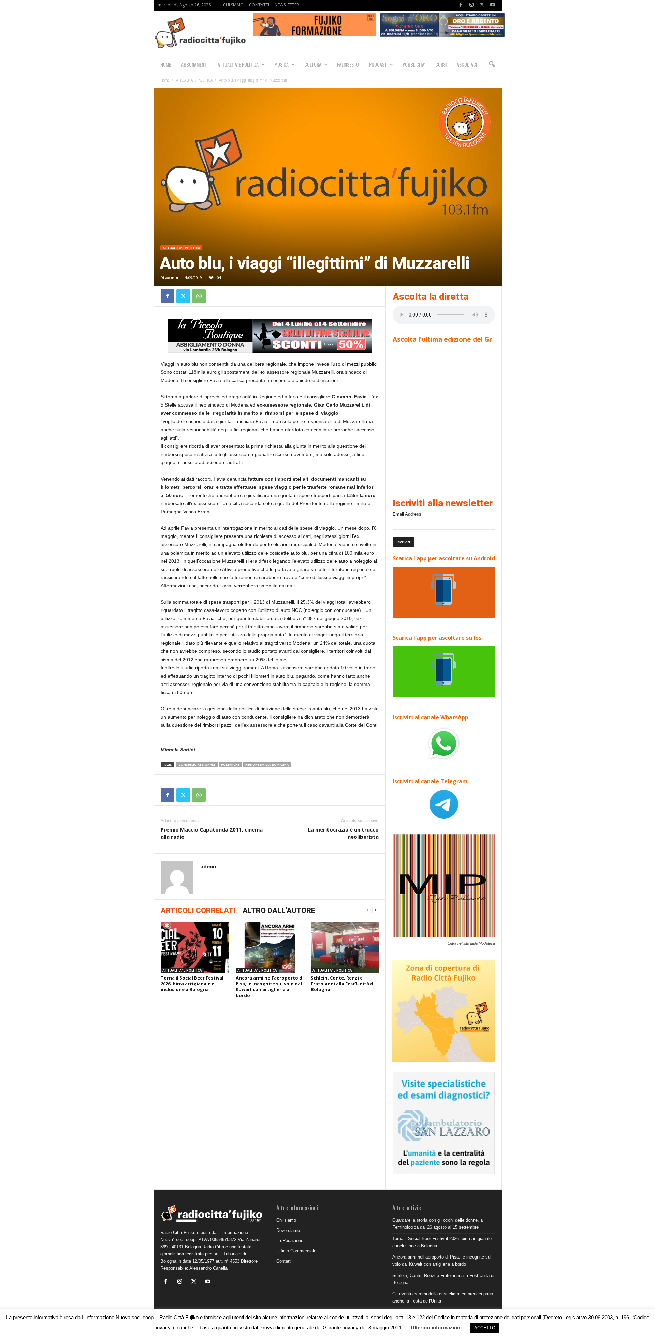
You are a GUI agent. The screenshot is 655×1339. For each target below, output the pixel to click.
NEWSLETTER (287, 5)
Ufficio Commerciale (296, 1250)
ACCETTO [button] (484, 1327)
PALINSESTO (348, 64)
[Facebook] (461, 5)
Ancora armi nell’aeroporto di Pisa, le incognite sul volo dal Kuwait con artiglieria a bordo (270, 986)
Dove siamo (288, 1230)
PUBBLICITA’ (414, 64)
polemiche (230, 764)
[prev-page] (367, 910)
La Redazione (289, 1240)
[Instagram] (471, 5)
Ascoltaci (467, 64)
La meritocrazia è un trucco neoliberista (343, 833)
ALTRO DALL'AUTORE (279, 910)
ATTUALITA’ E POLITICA (238, 64)
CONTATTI (259, 5)
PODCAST (378, 64)
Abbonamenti (194, 64)
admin (171, 277)
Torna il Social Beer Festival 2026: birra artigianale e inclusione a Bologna (192, 983)
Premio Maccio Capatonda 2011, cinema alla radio (212, 833)
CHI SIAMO (233, 5)
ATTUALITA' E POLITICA (194, 80)
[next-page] (375, 910)
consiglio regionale (197, 764)
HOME (165, 64)
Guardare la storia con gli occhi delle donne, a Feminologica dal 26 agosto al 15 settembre (437, 1224)
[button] (491, 64)
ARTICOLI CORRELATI (198, 910)
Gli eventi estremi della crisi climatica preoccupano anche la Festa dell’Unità (442, 1297)
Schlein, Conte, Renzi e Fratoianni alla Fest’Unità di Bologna (343, 983)
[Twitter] (482, 5)
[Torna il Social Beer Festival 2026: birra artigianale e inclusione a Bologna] (195, 947)
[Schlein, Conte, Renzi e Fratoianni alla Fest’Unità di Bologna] (345, 947)
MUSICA (281, 64)
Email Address (407, 514)
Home (165, 80)
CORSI (441, 64)
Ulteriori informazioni (436, 1327)
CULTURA (312, 64)
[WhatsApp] (199, 296)
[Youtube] (493, 5)
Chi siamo (286, 1220)
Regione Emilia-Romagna (267, 764)
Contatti (284, 1261)
